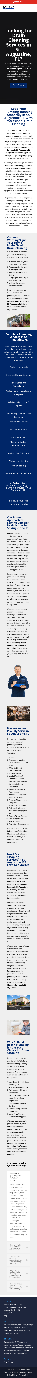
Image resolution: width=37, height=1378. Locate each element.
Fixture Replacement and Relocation (18, 415)
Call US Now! (19, 85)
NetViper (22, 1372)
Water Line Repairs (18, 461)
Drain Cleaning (18, 465)
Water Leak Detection (18, 453)
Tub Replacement (18, 429)
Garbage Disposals (18, 367)
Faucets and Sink (18, 437)
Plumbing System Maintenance (18, 444)
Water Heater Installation (18, 473)
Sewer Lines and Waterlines (18, 384)
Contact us (8, 1342)
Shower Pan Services (18, 421)
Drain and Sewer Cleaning (18, 375)
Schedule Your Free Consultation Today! (18, 502)
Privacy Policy (24, 1375)
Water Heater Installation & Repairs (18, 393)
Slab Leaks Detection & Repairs (19, 404)
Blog (5, 1315)
